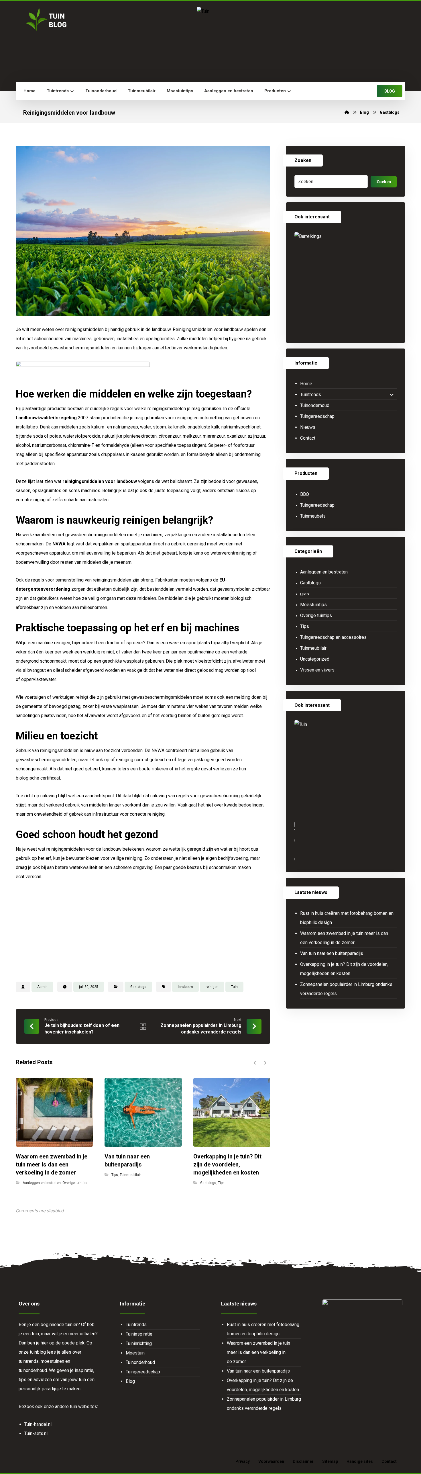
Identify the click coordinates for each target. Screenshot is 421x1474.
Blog (130, 1381)
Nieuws (307, 427)
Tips (114, 1175)
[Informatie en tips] (45, 19)
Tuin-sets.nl (36, 1433)
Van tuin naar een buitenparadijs (331, 953)
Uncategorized (314, 659)
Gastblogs (138, 987)
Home (306, 383)
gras (304, 593)
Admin (42, 987)
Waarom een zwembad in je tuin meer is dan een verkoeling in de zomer (344, 938)
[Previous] (255, 1062)
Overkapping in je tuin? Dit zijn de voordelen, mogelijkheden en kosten (344, 969)
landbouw (185, 987)
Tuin (234, 987)
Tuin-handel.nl (38, 1424)
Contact (307, 438)
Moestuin (135, 1353)
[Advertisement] (143, 930)
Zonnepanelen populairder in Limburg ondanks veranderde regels (346, 989)
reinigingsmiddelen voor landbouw (99, 481)
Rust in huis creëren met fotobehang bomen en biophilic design (347, 918)
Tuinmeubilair (130, 1175)
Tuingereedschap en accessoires (333, 637)
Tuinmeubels (313, 516)
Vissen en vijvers (317, 670)
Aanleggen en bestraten (42, 1183)
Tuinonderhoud (314, 405)
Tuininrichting (139, 1343)
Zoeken (383, 181)
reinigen (212, 987)
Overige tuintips (74, 1183)
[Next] (265, 1062)
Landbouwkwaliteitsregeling (46, 417)
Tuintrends (310, 394)
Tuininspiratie (139, 1334)
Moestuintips (313, 604)
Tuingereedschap (317, 416)
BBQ (304, 494)
